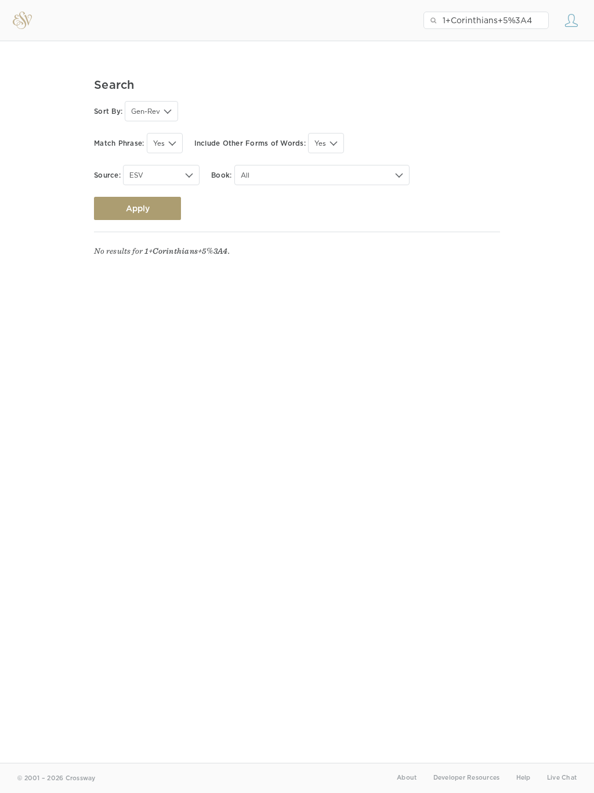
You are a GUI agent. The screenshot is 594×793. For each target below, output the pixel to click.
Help (523, 777)
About (406, 777)
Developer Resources (466, 777)
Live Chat (562, 777)
